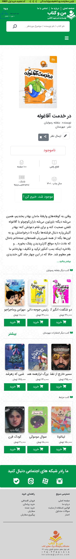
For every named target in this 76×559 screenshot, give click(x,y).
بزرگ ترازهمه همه (37, 374)
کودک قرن (14, 436)
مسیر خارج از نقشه (60, 374)
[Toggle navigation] (67, 39)
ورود (5, 8)
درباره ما (55, 8)
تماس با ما (42, 8)
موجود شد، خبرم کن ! (38, 197)
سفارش (31, 511)
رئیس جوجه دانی (38, 309)
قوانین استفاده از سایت (59, 508)
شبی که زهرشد (14, 374)
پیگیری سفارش (28, 515)
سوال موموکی (38, 436)
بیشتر (12, 334)
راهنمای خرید (28, 494)
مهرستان (60, 127)
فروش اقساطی (28, 501)
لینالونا (61, 436)
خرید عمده (30, 508)
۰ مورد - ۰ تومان (9, 16)
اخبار (67, 515)
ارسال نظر (55, 136)
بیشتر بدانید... (64, 261)
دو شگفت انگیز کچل (59, 309)
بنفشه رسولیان (52, 123)
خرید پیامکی (29, 504)
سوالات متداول (63, 511)
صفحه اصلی (68, 8)
